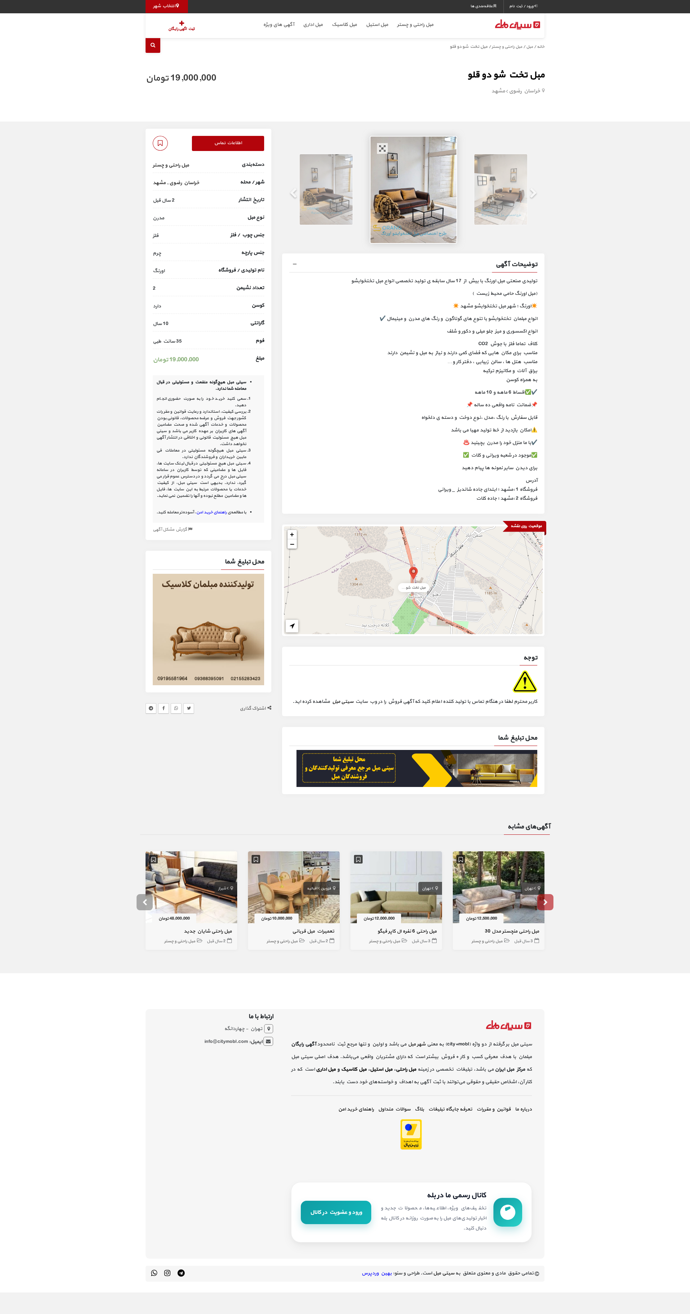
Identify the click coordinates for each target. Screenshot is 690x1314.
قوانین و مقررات (494, 1109)
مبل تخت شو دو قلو (505, 75)
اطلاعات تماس (228, 143)
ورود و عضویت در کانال (336, 1212)
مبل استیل (377, 24)
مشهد (498, 91)
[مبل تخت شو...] (413, 573)
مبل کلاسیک (344, 24)
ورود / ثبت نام (521, 6)
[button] (413, 265)
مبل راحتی (406, 1069)
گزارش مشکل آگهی (170, 529)
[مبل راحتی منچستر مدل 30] (498, 888)
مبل (529, 47)
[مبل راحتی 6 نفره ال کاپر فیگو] (396, 888)
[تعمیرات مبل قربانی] (294, 888)
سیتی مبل (342, 701)
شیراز (222, 888)
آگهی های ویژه (278, 24)
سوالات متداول (394, 1109)
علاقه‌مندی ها (481, 6)
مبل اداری (313, 24)
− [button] (292, 544)
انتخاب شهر (164, 6)
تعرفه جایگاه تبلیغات (450, 1109)
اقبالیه (312, 888)
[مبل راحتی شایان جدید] (191, 888)
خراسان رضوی (524, 91)
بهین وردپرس (377, 1273)
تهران (528, 888)
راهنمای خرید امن (356, 1109)
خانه (540, 47)
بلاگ (419, 1109)
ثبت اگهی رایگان (181, 29)
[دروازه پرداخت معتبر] (411, 1134)
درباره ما (523, 1109)
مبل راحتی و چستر (415, 24)
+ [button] (292, 534)
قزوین (326, 888)
